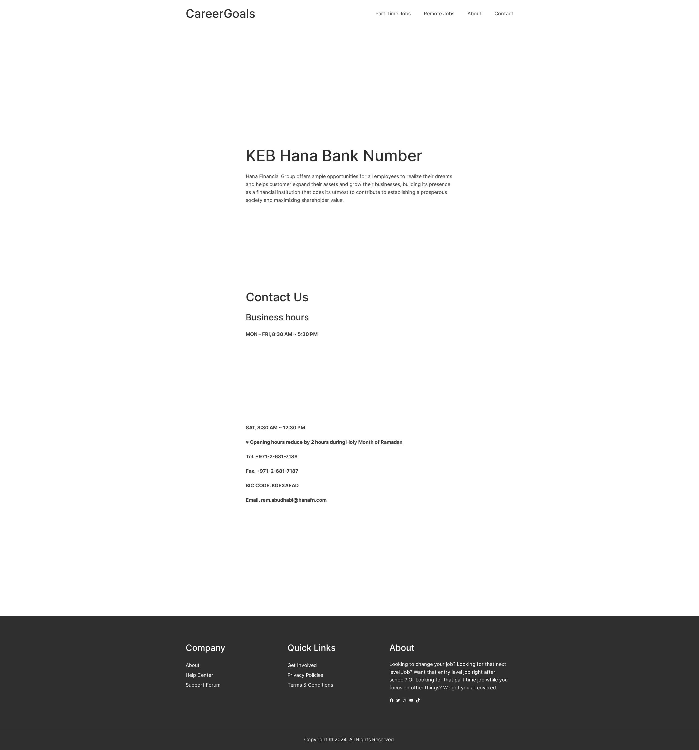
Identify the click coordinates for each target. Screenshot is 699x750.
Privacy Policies (305, 675)
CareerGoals (220, 13)
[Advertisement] (349, 73)
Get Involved (302, 665)
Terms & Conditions (310, 685)
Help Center (199, 675)
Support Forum (203, 685)
